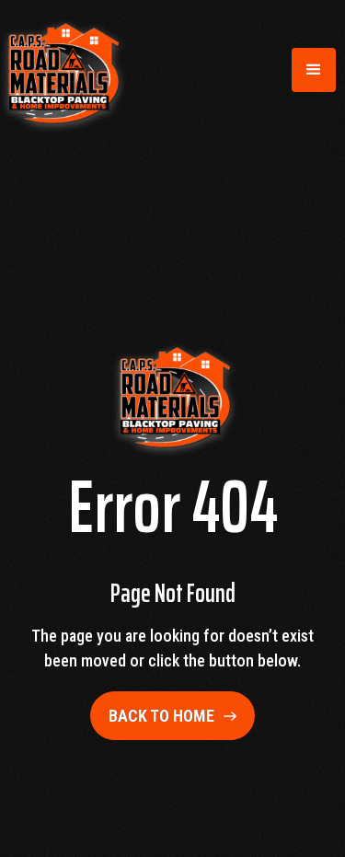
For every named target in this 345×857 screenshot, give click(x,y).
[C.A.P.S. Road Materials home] (62, 70)
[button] (314, 70)
